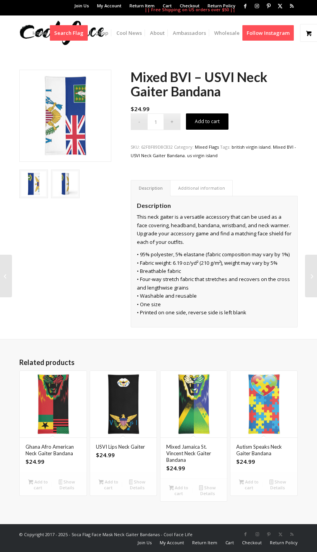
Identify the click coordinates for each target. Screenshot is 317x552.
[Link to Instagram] (256, 6)
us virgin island (202, 155)
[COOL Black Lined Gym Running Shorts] (311, 276)
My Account (109, 6)
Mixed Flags (207, 147)
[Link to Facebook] (245, 6)
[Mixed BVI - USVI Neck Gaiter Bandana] (65, 116)
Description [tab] (151, 188)
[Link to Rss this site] (292, 6)
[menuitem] (81, 6)
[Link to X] (280, 6)
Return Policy (221, 6)
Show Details (67, 484)
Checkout (189, 6)
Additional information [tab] (201, 188)
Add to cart (207, 121)
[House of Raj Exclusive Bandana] (6, 276)
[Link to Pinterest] (268, 6)
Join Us (81, 6)
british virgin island (251, 147)
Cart (167, 6)
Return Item (142, 6)
